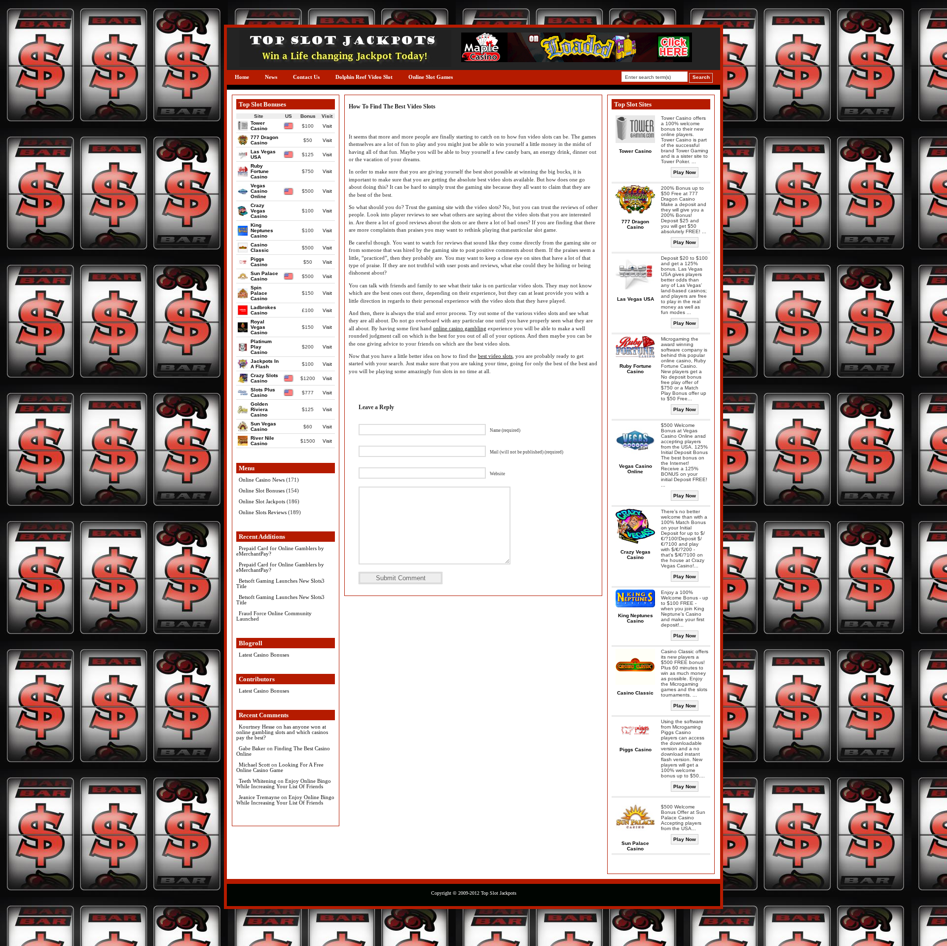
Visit (327, 126)
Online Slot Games (430, 77)
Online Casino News (262, 480)
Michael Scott (254, 765)
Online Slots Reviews (263, 512)
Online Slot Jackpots (262, 501)
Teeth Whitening (257, 781)
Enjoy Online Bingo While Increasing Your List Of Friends (283, 783)
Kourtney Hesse (257, 727)
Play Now (684, 172)
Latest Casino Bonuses (264, 655)
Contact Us (306, 77)
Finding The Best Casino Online (283, 751)
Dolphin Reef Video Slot (364, 77)
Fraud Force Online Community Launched (274, 616)
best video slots (495, 356)
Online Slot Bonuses (262, 490)
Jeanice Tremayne (259, 797)
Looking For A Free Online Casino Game (280, 767)
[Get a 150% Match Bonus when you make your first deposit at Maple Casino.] (576, 60)
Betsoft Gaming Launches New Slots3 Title (280, 583)
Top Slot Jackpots (498, 893)
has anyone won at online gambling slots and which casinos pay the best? (282, 732)
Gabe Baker (252, 748)
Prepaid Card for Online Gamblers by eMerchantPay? (280, 551)
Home (242, 77)
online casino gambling (459, 328)
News (271, 77)
